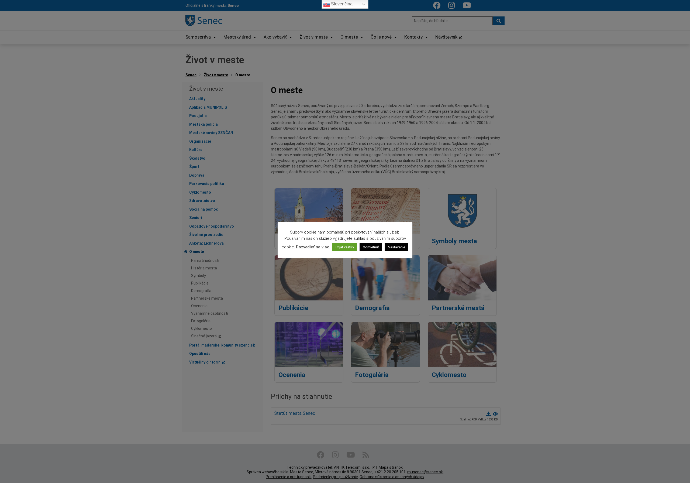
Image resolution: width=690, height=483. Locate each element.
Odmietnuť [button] (371, 247)
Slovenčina (341, 4)
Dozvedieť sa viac (312, 247)
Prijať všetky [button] (345, 247)
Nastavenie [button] (396, 247)
